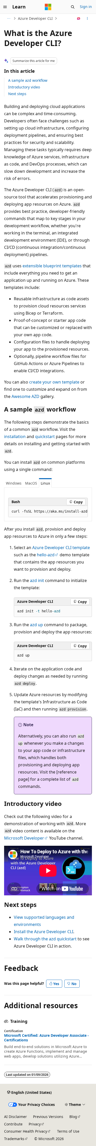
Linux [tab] (45, 483)
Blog (73, 1116)
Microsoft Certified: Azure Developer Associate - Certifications (46, 1037)
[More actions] (87, 18)
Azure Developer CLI (35, 18)
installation (15, 436)
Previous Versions (48, 1116)
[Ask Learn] (78, 18)
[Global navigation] (5, 7)
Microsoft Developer (24, 838)
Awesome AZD (25, 396)
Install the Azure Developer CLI (43, 931)
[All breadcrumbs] (8, 18)
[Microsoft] (48, 7)
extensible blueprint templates (52, 266)
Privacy (35, 1124)
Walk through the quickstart (45, 939)
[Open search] (73, 7)
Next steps (17, 93)
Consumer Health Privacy (25, 1131)
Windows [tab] (14, 483)
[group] (48, 511)
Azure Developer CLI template (61, 547)
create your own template (54, 382)
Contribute (13, 1124)
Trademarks (14, 1138)
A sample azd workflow (27, 80)
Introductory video (24, 87)
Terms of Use (68, 1131)
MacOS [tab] (31, 483)
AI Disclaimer (15, 1116)
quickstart (45, 436)
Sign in (86, 6)
